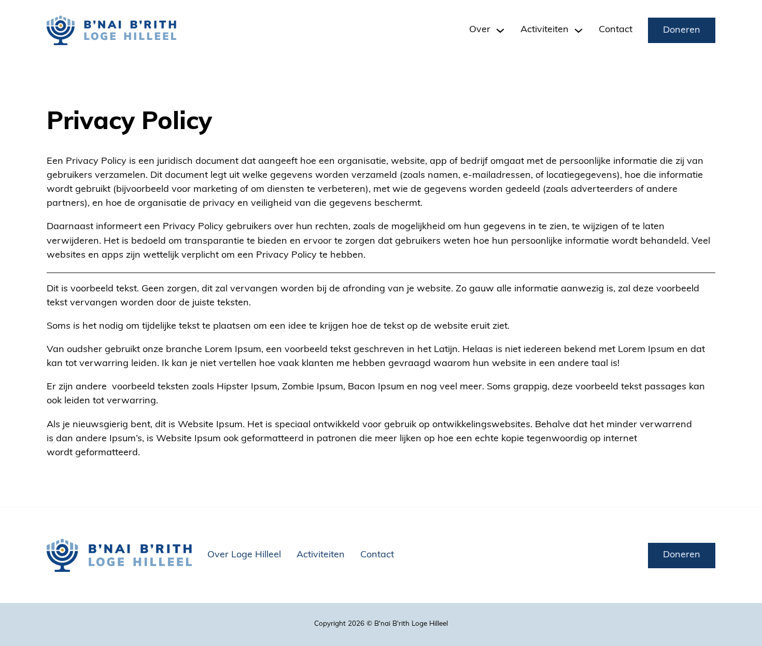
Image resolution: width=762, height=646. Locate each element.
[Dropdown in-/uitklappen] (500, 30)
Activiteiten (321, 555)
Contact (615, 30)
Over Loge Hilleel (244, 555)
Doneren (681, 30)
